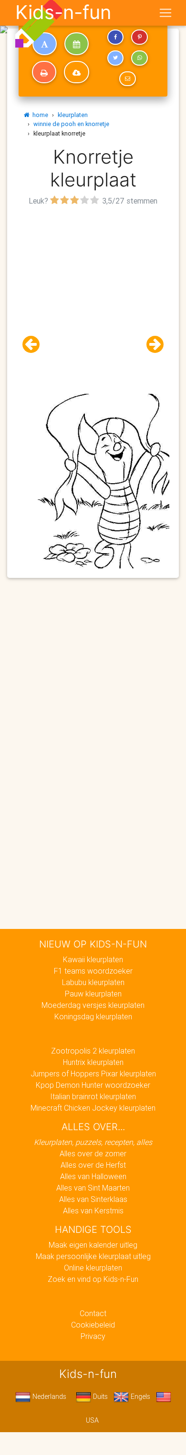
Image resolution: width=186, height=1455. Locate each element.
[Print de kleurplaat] (44, 72)
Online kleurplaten (93, 1267)
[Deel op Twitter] (115, 58)
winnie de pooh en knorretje (71, 124)
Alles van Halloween (93, 1176)
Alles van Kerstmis (93, 1210)
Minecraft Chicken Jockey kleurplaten (93, 1108)
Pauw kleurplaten (93, 993)
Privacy (93, 1336)
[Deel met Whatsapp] (139, 58)
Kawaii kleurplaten (93, 959)
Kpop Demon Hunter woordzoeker (93, 1085)
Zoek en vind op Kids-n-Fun (93, 1279)
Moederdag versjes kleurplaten (93, 1005)
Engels (139, 1396)
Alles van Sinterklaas (93, 1199)
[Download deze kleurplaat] (76, 72)
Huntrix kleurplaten (93, 1062)
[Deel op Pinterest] (139, 37)
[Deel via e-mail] (127, 79)
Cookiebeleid (93, 1324)
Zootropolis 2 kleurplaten (93, 1050)
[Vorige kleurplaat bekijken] (34, 345)
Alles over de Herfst (93, 1165)
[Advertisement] (93, 301)
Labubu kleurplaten (93, 982)
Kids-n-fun (63, 12)
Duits (99, 1396)
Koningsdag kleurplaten (93, 1016)
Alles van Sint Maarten (93, 1187)
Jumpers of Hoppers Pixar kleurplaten (93, 1073)
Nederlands (48, 1396)
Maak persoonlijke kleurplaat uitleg (93, 1256)
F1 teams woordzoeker (93, 971)
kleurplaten (73, 115)
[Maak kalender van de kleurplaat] (76, 43)
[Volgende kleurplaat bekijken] (151, 345)
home (39, 115)
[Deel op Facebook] (115, 37)
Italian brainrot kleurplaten (93, 1096)
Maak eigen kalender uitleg (93, 1245)
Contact (93, 1313)
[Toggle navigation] (165, 13)
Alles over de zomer (93, 1153)
